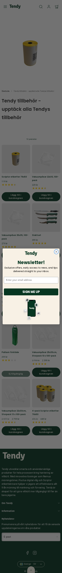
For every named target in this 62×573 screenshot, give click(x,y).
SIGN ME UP (31, 292)
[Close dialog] (56, 252)
